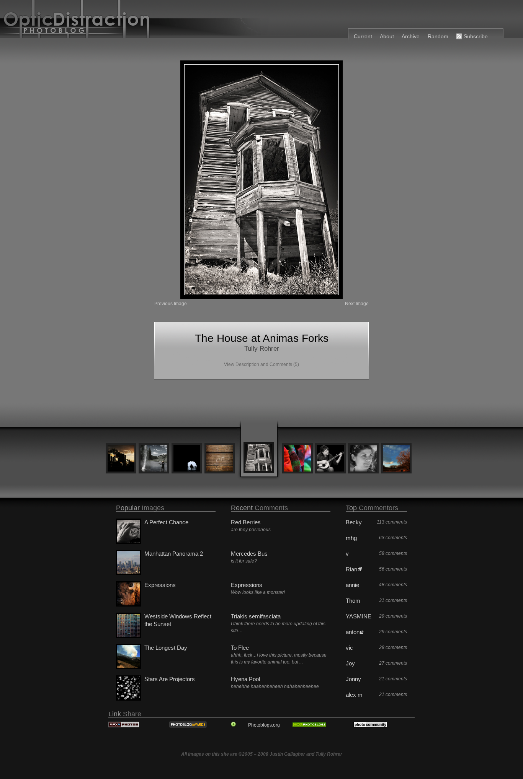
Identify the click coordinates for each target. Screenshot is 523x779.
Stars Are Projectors (169, 679)
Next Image (357, 303)
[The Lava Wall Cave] (186, 459)
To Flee (240, 647)
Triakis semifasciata (256, 616)
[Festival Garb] (297, 459)
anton (353, 632)
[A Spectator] (363, 459)
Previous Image (170, 303)
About (387, 36)
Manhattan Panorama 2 (173, 553)
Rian (351, 569)
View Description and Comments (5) (261, 364)
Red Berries (246, 522)
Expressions (160, 585)
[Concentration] (330, 459)
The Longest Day (165, 647)
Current (363, 36)
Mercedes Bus (249, 553)
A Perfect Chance (166, 522)
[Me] (219, 459)
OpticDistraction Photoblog (185, 21)
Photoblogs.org (264, 725)
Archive (411, 36)
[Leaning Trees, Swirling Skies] (396, 459)
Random (438, 36)
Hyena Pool (245, 679)
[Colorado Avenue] (121, 459)
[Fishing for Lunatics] (153, 459)
